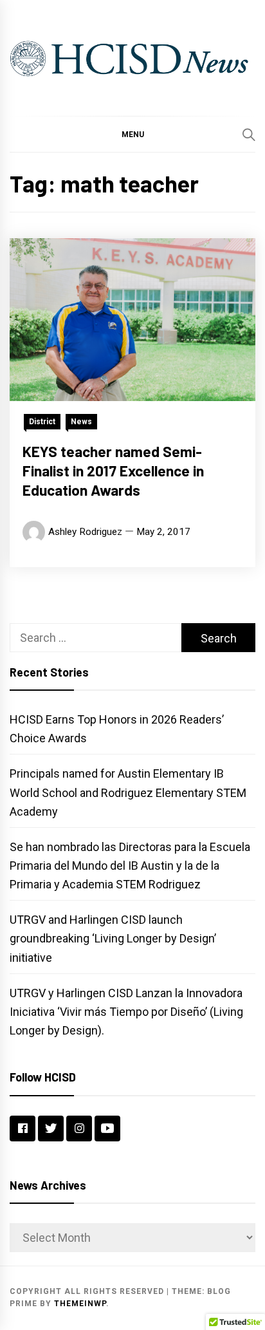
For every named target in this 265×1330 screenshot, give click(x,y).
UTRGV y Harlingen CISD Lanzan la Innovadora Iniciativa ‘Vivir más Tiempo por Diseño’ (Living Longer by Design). (126, 1011)
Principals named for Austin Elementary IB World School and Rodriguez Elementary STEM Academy (128, 792)
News (81, 421)
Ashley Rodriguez (85, 532)
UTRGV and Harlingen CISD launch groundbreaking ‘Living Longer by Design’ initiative (113, 938)
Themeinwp (80, 1303)
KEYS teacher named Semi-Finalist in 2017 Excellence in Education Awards (113, 470)
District (42, 421)
